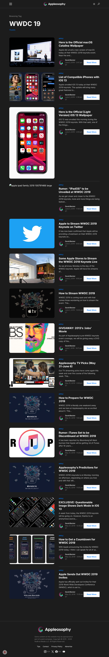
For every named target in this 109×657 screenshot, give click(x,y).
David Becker (70, 60)
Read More (91, 62)
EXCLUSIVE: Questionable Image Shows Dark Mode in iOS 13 (79, 506)
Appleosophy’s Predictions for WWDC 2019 (78, 469)
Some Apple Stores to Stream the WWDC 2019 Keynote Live (78, 260)
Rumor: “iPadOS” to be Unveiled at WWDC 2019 (75, 190)
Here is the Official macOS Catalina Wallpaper (75, 44)
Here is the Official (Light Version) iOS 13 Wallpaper (75, 113)
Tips (38, 646)
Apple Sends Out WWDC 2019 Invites (78, 576)
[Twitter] (52, 651)
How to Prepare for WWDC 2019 (76, 399)
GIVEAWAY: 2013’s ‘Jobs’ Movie (75, 330)
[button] (10, 4)
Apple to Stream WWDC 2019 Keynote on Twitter (78, 225)
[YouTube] (64, 651)
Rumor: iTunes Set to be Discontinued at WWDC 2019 (77, 434)
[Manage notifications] (5, 652)
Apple (61, 38)
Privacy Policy (56, 646)
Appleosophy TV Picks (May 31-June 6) (77, 364)
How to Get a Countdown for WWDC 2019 (77, 541)
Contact (46, 646)
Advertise (68, 646)
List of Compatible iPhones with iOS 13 (79, 78)
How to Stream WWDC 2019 (77, 293)
